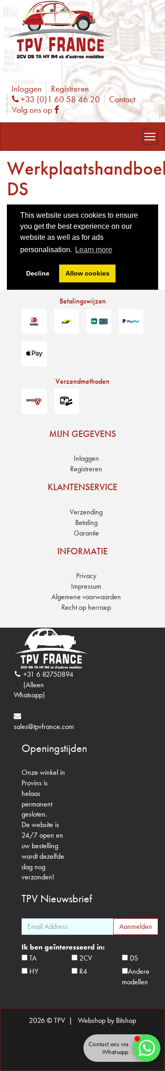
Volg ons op (37, 110)
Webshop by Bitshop (107, 1020)
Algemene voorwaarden (86, 597)
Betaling (86, 522)
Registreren (70, 88)
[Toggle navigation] (150, 136)
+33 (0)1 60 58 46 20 (59, 99)
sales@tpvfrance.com (44, 726)
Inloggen (26, 88)
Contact (122, 99)
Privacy (86, 575)
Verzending (86, 512)
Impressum (86, 586)
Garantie (86, 533)
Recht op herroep (86, 607)
